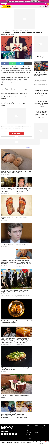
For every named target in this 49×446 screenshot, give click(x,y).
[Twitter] (42, 6)
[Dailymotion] (16, 434)
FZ (38, 96)
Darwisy (35, 77)
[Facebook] (39, 6)
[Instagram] (41, 6)
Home (2, 30)
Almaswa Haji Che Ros (6, 34)
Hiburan (5, 30)
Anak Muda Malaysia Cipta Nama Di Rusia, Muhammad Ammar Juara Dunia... (40, 74)
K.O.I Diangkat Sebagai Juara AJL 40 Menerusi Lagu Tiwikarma (41, 103)
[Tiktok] (43, 6)
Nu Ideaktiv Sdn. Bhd (42, 441)
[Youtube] (13, 434)
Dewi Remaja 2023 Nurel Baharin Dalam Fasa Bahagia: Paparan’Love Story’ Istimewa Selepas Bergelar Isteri (41, 114)
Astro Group (41, 443)
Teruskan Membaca (16, 133)
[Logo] (3, 4)
